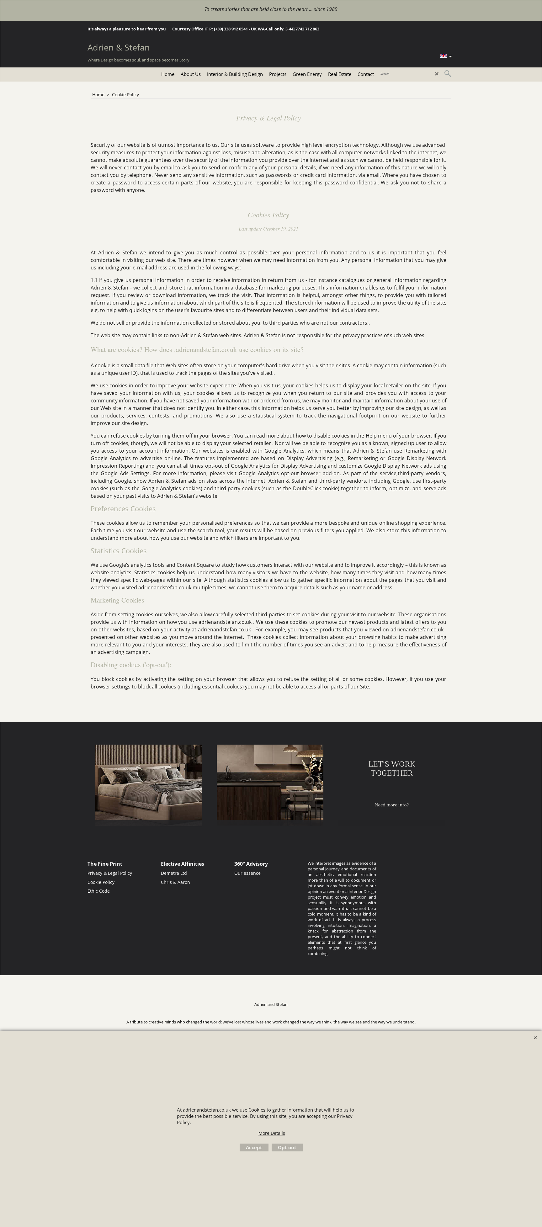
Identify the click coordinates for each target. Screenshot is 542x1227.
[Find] (448, 74)
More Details (271, 1133)
